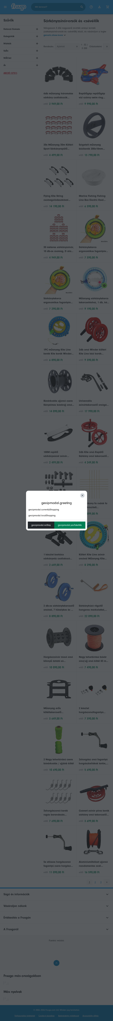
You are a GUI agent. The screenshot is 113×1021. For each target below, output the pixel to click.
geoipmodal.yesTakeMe (70, 525)
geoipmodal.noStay (41, 525)
